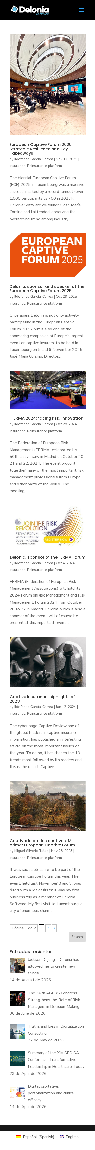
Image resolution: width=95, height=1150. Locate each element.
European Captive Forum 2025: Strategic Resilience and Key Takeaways (41, 149)
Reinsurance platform (44, 165)
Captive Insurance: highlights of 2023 (42, 699)
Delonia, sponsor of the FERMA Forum (47, 557)
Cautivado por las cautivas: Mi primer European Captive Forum (42, 843)
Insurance (17, 165)
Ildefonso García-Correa (33, 159)
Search (77, 936)
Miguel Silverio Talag (31, 850)
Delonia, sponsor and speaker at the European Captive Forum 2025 (47, 289)
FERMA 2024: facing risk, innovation (47, 418)
